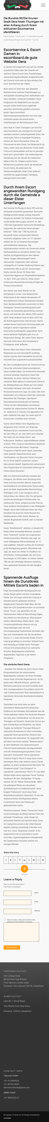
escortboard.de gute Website (20, 60)
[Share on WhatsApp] (15, 860)
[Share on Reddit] (38, 860)
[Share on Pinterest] (20, 860)
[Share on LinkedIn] (24, 860)
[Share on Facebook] (6, 860)
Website (37, 911)
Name (36, 894)
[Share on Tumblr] (29, 860)
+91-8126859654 (11, 1081)
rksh (36, 40)
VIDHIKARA (7, 1118)
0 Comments (20, 36)
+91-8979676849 (11, 1084)
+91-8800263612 (11, 1098)
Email (36, 903)
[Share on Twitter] (11, 860)
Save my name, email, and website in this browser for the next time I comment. (21, 921)
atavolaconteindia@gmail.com (17, 1087)
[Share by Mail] (43, 860)
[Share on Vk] (34, 860)
